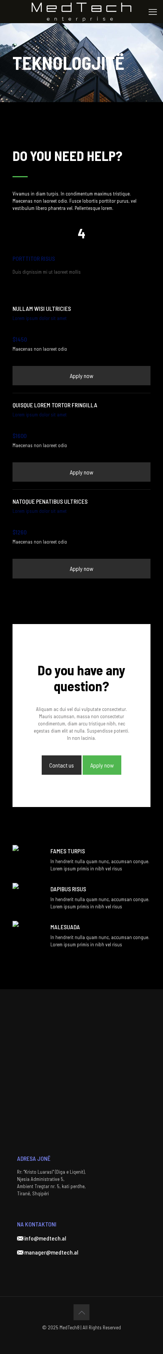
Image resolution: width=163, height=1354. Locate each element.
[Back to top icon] (81, 1312)
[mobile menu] (152, 11)
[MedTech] (81, 11)
